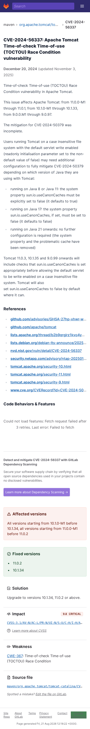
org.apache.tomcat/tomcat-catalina (48, 24)
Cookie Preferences (78, 714)
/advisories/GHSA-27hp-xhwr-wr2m (50, 319)
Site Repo (6, 714)
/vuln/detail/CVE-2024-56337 (46, 350)
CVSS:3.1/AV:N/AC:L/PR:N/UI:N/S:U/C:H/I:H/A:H (45, 622)
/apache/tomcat (33, 327)
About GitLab (19, 714)
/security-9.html (39, 382)
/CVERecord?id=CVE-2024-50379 (50, 390)
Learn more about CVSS (29, 630)
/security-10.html (40, 366)
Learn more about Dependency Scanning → (36, 492)
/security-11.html (40, 374)
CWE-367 (15, 656)
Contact (62, 713)
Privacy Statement (45, 714)
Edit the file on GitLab (51, 694)
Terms (32, 713)
